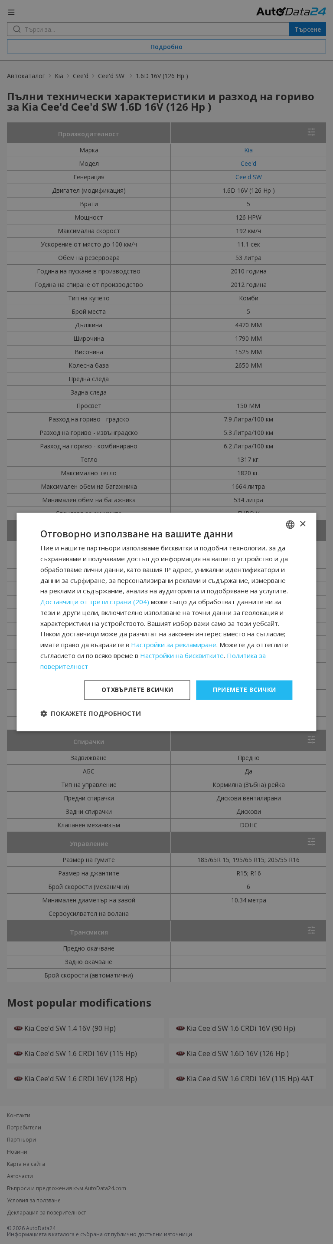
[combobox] (290, 524)
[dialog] (166, 622)
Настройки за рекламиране (173, 645)
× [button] (302, 524)
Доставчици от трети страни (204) (94, 602)
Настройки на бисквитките (182, 655)
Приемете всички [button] (244, 690)
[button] (90, 713)
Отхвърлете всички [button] (137, 690)
